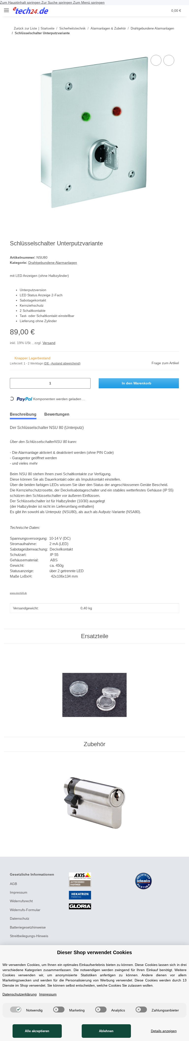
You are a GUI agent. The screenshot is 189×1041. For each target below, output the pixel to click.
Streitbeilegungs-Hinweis (29, 936)
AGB (13, 884)
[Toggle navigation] (6, 8)
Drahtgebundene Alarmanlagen (52, 263)
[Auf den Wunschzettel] (168, 60)
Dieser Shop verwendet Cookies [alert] (94, 952)
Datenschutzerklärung (19, 994)
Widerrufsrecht (21, 901)
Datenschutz (19, 918)
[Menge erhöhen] (85, 383)
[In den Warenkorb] (14, 48)
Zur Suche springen (57, 2)
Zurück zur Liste (25, 28)
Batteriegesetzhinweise (28, 927)
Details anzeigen (164, 1031)
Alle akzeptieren (37, 1031)
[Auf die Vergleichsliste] (156, 60)
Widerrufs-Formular (25, 910)
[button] (145, 11)
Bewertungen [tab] (56, 414)
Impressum (18, 892)
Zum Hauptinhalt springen (20, 2)
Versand (49, 343)
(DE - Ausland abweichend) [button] (62, 363)
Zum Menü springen (89, 2)
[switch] (15, 1009)
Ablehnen (106, 1031)
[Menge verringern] (15, 383)
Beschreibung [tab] (23, 414)
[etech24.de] (31, 10)
